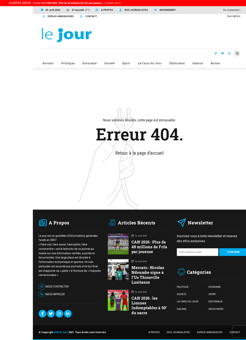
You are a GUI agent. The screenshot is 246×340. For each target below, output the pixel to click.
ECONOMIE (215, 286)
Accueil (47, 63)
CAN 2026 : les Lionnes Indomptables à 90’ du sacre (149, 305)
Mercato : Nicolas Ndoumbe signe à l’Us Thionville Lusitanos (147, 275)
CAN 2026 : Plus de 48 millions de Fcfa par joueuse (149, 247)
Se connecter (231, 10)
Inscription (233, 16)
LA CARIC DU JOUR (187, 301)
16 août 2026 (77, 3)
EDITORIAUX (215, 301)
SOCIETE (181, 294)
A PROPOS (154, 332)
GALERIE (181, 309)
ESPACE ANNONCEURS (210, 332)
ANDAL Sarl (61, 332)
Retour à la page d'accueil (139, 153)
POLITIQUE (183, 286)
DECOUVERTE (216, 309)
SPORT (212, 294)
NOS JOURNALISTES (178, 332)
